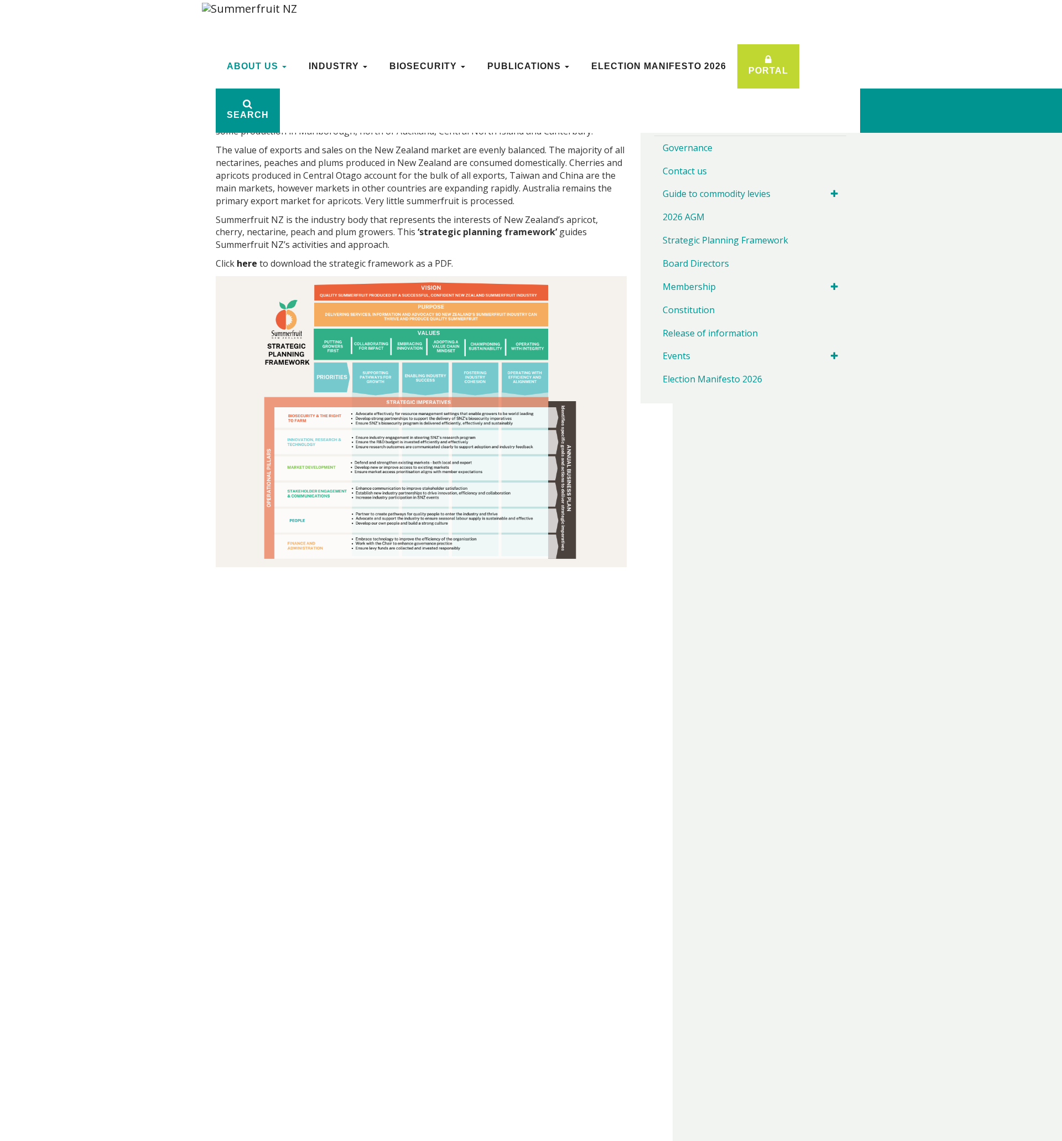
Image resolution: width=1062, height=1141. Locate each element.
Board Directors (696, 263)
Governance (687, 148)
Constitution (689, 310)
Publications (525, 66)
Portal (768, 70)
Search (248, 115)
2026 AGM (684, 217)
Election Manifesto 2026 (658, 66)
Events (676, 356)
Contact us (685, 171)
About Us (254, 66)
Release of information (710, 333)
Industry (335, 66)
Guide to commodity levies (717, 194)
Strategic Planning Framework (725, 240)
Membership (689, 287)
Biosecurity (424, 66)
